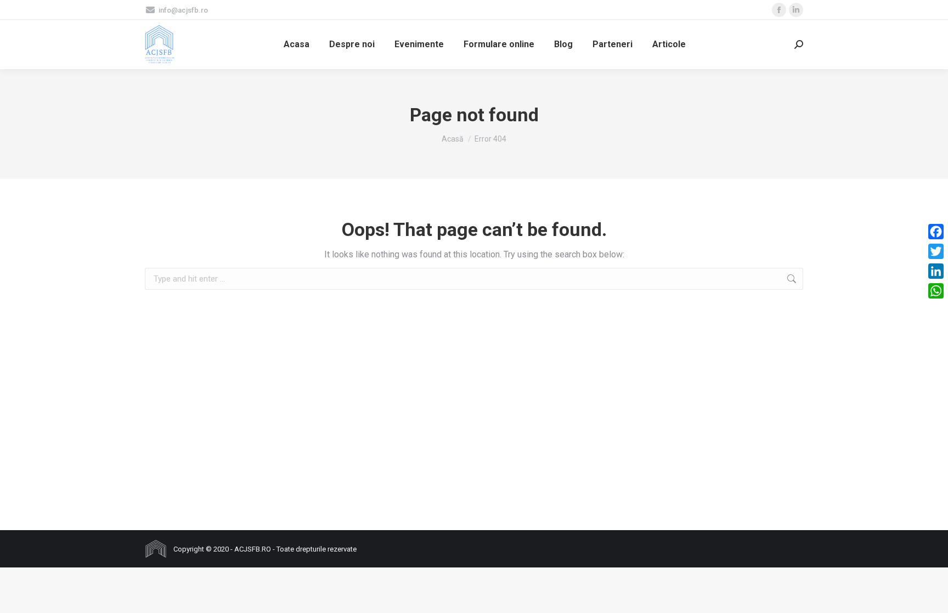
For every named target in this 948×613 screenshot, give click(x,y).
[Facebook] (936, 231)
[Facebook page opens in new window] (779, 10)
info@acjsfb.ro (183, 10)
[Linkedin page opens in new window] (796, 10)
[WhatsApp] (936, 291)
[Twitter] (936, 251)
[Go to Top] (932, 597)
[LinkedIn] (936, 271)
